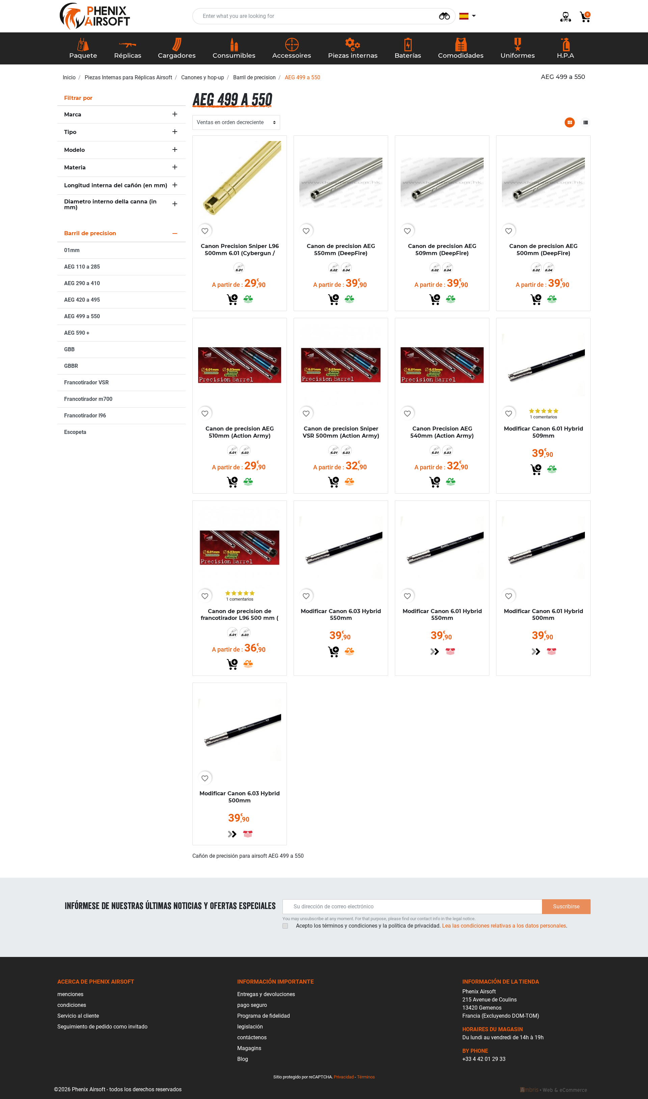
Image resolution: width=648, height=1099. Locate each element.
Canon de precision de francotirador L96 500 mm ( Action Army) (239, 618)
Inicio (69, 77)
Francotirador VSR (86, 382)
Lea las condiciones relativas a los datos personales (504, 926)
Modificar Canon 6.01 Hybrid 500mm (543, 615)
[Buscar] (444, 15)
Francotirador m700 (88, 399)
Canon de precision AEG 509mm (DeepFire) (442, 249)
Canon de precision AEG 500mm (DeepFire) (543, 249)
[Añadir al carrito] (232, 299)
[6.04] (346, 268)
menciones (70, 994)
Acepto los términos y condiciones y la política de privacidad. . (431, 926)
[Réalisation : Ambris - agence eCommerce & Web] (553, 1090)
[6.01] (239, 268)
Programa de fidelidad (263, 1016)
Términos (366, 1076)
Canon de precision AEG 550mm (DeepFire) (341, 249)
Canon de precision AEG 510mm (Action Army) (240, 432)
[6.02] (333, 268)
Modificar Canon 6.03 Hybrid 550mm (341, 615)
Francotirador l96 (85, 415)
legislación (250, 1026)
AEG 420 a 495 (82, 300)
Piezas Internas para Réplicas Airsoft (128, 77)
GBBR (71, 366)
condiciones (71, 1005)
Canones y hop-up (202, 77)
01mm (72, 250)
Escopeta (75, 432)
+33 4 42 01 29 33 (484, 1059)
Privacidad (344, 1076)
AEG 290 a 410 (82, 283)
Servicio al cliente (78, 1016)
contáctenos (252, 1037)
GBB (69, 349)
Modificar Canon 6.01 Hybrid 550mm (442, 615)
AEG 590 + (76, 333)
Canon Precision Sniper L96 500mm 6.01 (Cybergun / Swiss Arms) (240, 253)
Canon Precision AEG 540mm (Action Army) (442, 432)
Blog (242, 1059)
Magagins (249, 1048)
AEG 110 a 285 (82, 267)
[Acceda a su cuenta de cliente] (563, 16)
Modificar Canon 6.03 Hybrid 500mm (239, 797)
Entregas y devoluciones (266, 994)
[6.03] (245, 450)
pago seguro (252, 1005)
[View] (434, 651)
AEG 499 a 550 (82, 316)
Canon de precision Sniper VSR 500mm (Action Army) (341, 432)
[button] (582, 16)
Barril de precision (254, 77)
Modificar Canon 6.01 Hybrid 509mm (543, 432)
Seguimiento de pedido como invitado (102, 1026)
